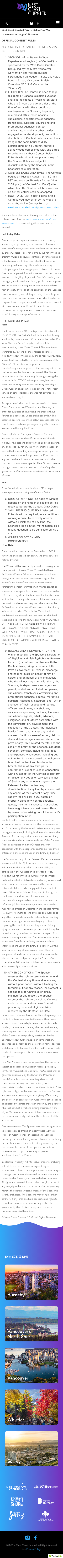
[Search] (7, 23)
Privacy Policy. (33, 1549)
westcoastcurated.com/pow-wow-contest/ (34, 207)
